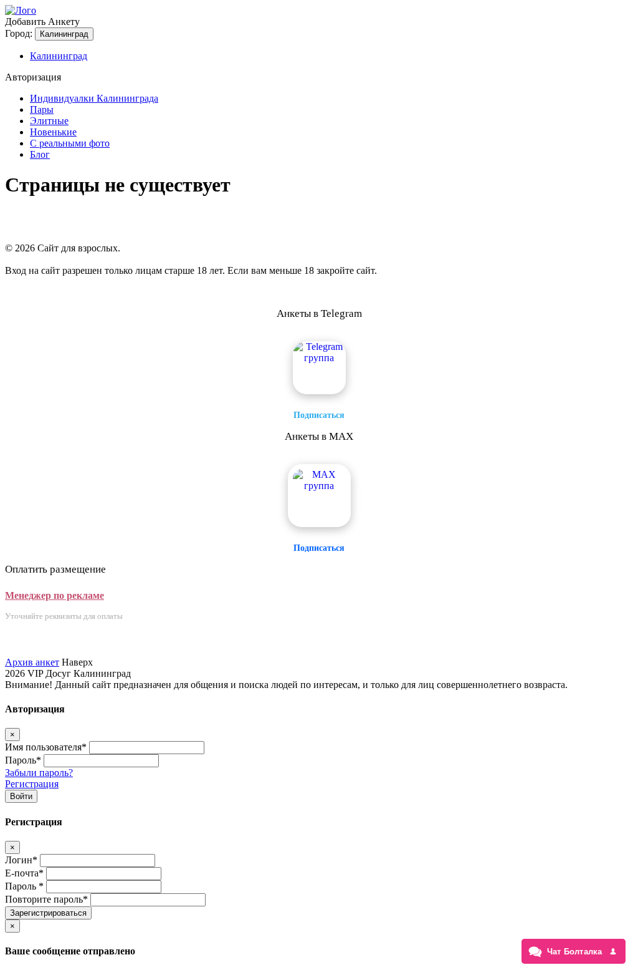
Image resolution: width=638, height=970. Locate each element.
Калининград (64, 34)
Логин (21, 860)
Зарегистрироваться (48, 913)
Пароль (23, 760)
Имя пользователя (46, 747)
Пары (42, 109)
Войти (21, 796)
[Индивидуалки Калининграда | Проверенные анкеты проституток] (20, 10)
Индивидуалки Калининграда (94, 98)
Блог (40, 154)
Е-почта (24, 873)
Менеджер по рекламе (54, 595)
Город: (18, 33)
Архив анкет (32, 662)
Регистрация (32, 783)
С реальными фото (70, 143)
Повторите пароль (46, 899)
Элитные (49, 120)
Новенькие (53, 132)
